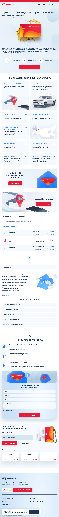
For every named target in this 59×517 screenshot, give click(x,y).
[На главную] (8, 4)
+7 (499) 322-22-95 (8, 482)
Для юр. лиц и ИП (9, 410)
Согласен (33, 512)
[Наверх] (56, 514)
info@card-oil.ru (22, 482)
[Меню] (56, 4)
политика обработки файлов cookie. (18, 512)
